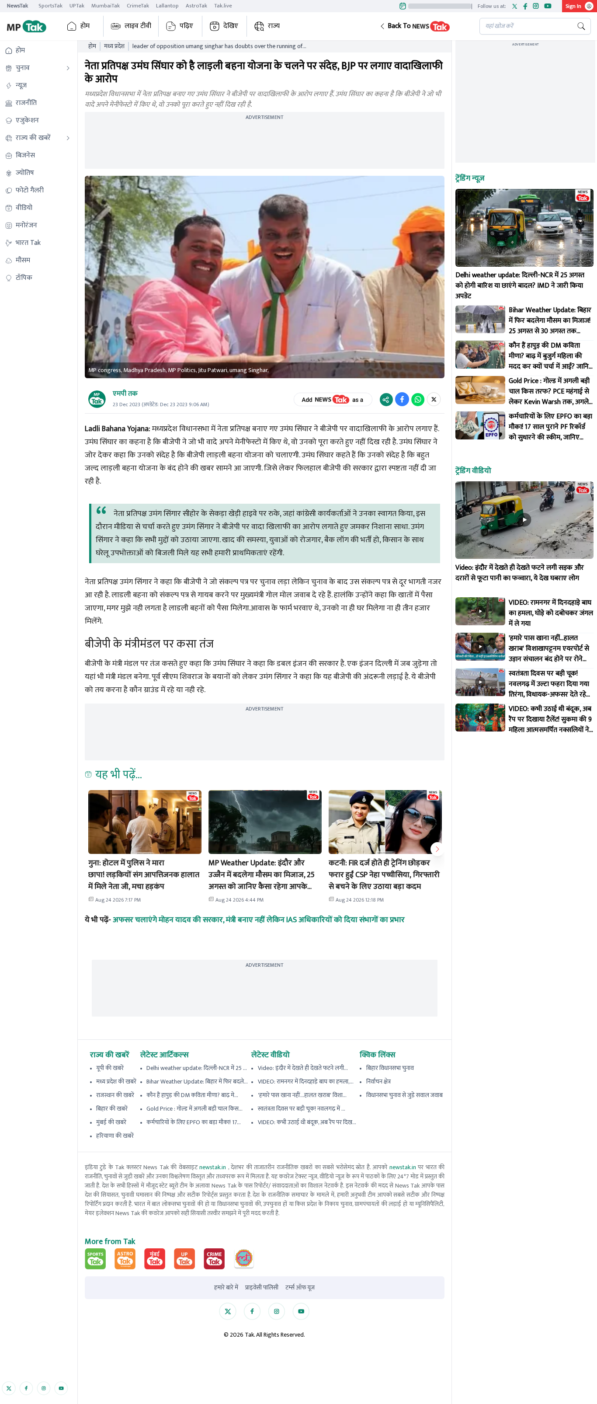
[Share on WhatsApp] (418, 399)
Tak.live (223, 5)
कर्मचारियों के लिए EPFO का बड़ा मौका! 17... (193, 1122)
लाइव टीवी (138, 26)
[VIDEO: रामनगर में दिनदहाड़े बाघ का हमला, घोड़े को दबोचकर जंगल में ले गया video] (480, 611)
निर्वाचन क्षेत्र (378, 1082)
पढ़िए (186, 26)
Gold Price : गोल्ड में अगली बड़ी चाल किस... (194, 1109)
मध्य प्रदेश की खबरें (116, 1082)
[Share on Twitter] (434, 399)
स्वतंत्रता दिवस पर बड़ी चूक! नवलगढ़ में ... (301, 1109)
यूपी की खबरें (110, 1068)
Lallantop (167, 5)
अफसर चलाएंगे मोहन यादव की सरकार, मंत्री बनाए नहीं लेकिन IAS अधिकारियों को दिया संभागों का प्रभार (259, 920)
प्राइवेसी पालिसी (261, 1287)
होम (85, 26)
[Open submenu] (68, 68)
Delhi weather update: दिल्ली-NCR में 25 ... (196, 1068)
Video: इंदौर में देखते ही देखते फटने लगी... (303, 1068)
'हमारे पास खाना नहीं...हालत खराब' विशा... (302, 1095)
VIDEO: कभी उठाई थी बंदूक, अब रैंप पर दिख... (307, 1122)
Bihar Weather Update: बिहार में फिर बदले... (197, 1082)
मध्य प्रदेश (114, 46)
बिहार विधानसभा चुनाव (390, 1068)
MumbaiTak (105, 5)
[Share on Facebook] (402, 399)
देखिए (230, 26)
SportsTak (50, 5)
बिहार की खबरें (112, 1109)
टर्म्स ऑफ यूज (300, 1287)
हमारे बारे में (226, 1287)
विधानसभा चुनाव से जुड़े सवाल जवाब (404, 1095)
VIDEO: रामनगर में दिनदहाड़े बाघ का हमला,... (306, 1082)
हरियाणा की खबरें (115, 1136)
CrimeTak (138, 5)
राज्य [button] (274, 26)
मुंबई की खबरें (111, 1122)
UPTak (76, 5)
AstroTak (196, 5)
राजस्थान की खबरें (115, 1095)
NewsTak (17, 5)
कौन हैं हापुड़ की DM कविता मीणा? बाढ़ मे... (192, 1095)
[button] (422, 26)
